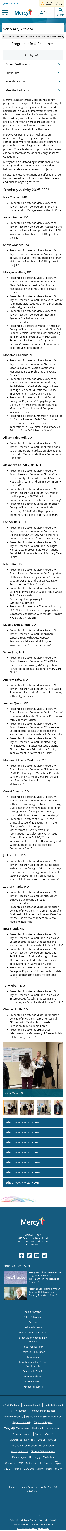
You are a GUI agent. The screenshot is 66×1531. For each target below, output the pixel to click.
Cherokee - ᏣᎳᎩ (14, 1463)
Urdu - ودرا (34, 1457)
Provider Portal (33, 1381)
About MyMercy (33, 1311)
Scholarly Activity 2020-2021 (23, 1152)
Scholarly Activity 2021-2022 (23, 1142)
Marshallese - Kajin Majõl (22, 1439)
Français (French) (32, 1405)
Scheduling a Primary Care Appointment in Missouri (33, 1520)
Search (60, 14)
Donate (33, 1341)
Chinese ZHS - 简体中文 (43, 1451)
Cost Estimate (33, 1366)
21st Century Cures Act (46, 1487)
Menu (5, 14)
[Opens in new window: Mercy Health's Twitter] (29, 1255)
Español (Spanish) (22, 1422)
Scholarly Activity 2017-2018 (23, 1182)
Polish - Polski (46, 1445)
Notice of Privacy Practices (33, 1332)
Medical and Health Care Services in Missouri (33, 1524)
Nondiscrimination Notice (33, 1362)
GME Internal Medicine (13, 36)
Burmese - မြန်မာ (52, 1463)
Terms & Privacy (26, 1487)
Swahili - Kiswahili (47, 1439)
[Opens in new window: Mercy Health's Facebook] (21, 1255)
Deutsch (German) (53, 1405)
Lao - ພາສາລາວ (53, 1428)
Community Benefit (33, 1371)
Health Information (33, 1327)
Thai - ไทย (48, 1457)
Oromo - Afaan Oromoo (24, 1445)
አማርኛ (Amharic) (11, 1405)
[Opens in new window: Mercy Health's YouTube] (36, 1255)
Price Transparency (33, 1346)
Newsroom (33, 1357)
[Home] (23, 12)
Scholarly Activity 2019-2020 (23, 1162)
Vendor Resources (33, 1386)
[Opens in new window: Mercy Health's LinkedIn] (44, 1255)
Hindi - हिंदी (37, 1428)
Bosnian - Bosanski (22, 1434)
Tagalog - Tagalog (43, 1422)
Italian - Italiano (54, 1468)
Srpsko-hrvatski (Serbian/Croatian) (44, 1416)
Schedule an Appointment (33, 1337)
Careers (33, 1322)
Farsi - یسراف (19, 1457)
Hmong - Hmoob (19, 1451)
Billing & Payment (33, 1317)
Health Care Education (33, 1351)
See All (27, 1266)
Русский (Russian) (13, 1416)
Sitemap (13, 1487)
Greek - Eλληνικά (44, 1434)
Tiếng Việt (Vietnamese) (16, 1428)
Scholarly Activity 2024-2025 (23, 1122)
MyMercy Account (10, 3)
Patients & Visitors (33, 1376)
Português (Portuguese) (42, 1410)
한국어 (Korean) (19, 1410)
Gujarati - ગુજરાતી (12, 1468)
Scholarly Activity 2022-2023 (23, 1132)
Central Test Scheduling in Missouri (33, 1528)
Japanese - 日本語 (33, 1468)
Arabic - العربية (33, 1463)
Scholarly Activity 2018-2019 (23, 1172)
